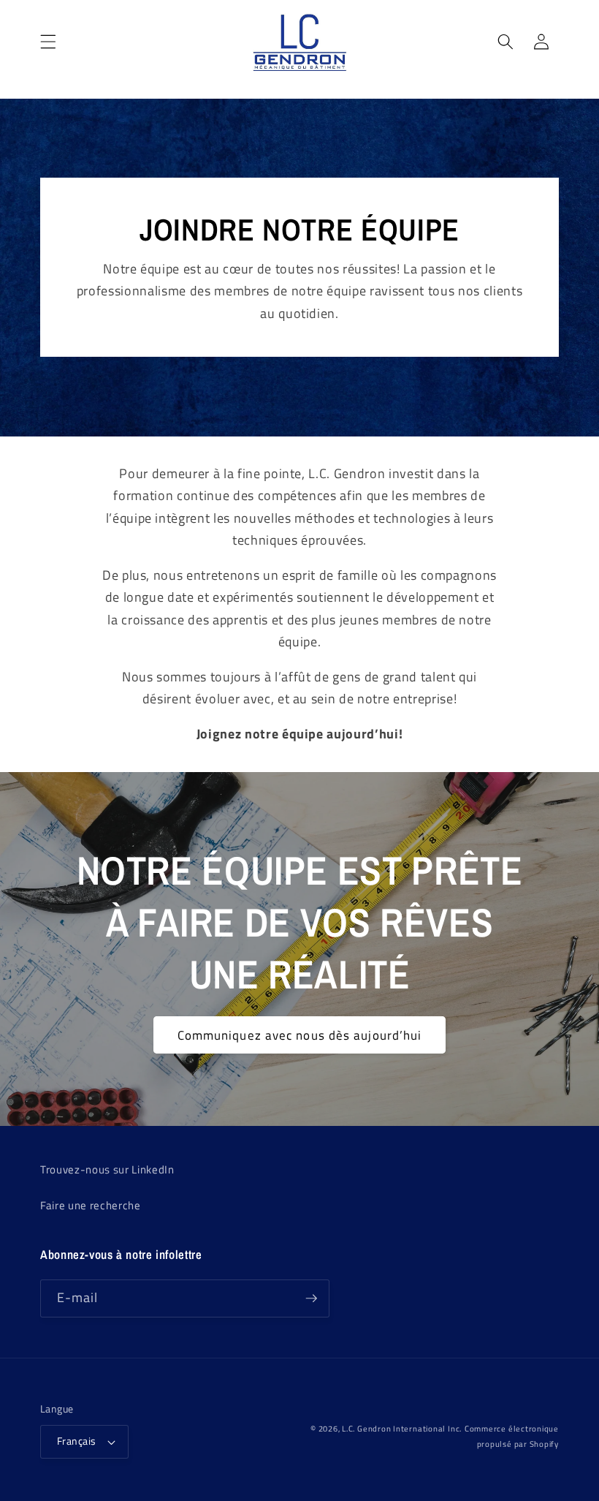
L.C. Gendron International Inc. (402, 1428)
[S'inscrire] (311, 1298)
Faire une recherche (90, 1205)
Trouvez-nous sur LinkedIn (107, 1169)
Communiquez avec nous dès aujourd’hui (300, 1035)
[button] (48, 41)
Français (76, 1441)
